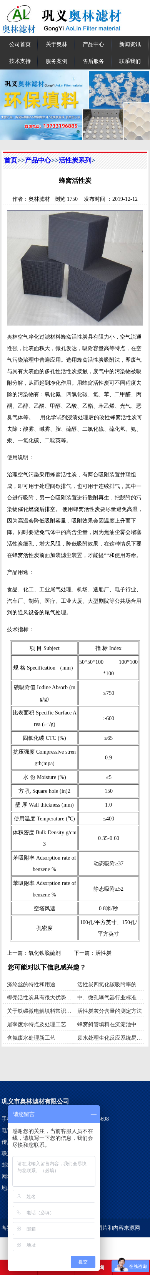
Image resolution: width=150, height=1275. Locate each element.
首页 (10, 160)
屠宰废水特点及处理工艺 (36, 1024)
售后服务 (93, 61)
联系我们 (130, 61)
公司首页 (20, 44)
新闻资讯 (130, 44)
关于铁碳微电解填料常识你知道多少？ (52, 1011)
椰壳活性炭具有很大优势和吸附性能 (50, 997)
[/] (75, 104)
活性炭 (103, 953)
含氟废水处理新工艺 (31, 1038)
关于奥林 (56, 44)
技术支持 (20, 61)
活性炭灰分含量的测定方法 (109, 1011)
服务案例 (56, 61)
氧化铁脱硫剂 (44, 953)
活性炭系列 (75, 160)
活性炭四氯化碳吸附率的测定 (112, 984)
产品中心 (93, 44)
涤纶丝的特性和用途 (31, 984)
